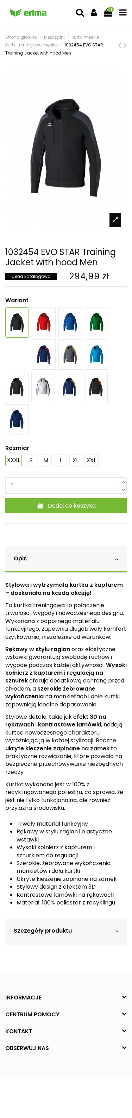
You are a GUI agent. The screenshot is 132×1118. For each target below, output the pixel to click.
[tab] (66, 559)
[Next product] (125, 45)
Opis (20, 558)
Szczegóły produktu (43, 931)
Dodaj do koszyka (72, 506)
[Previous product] (121, 45)
